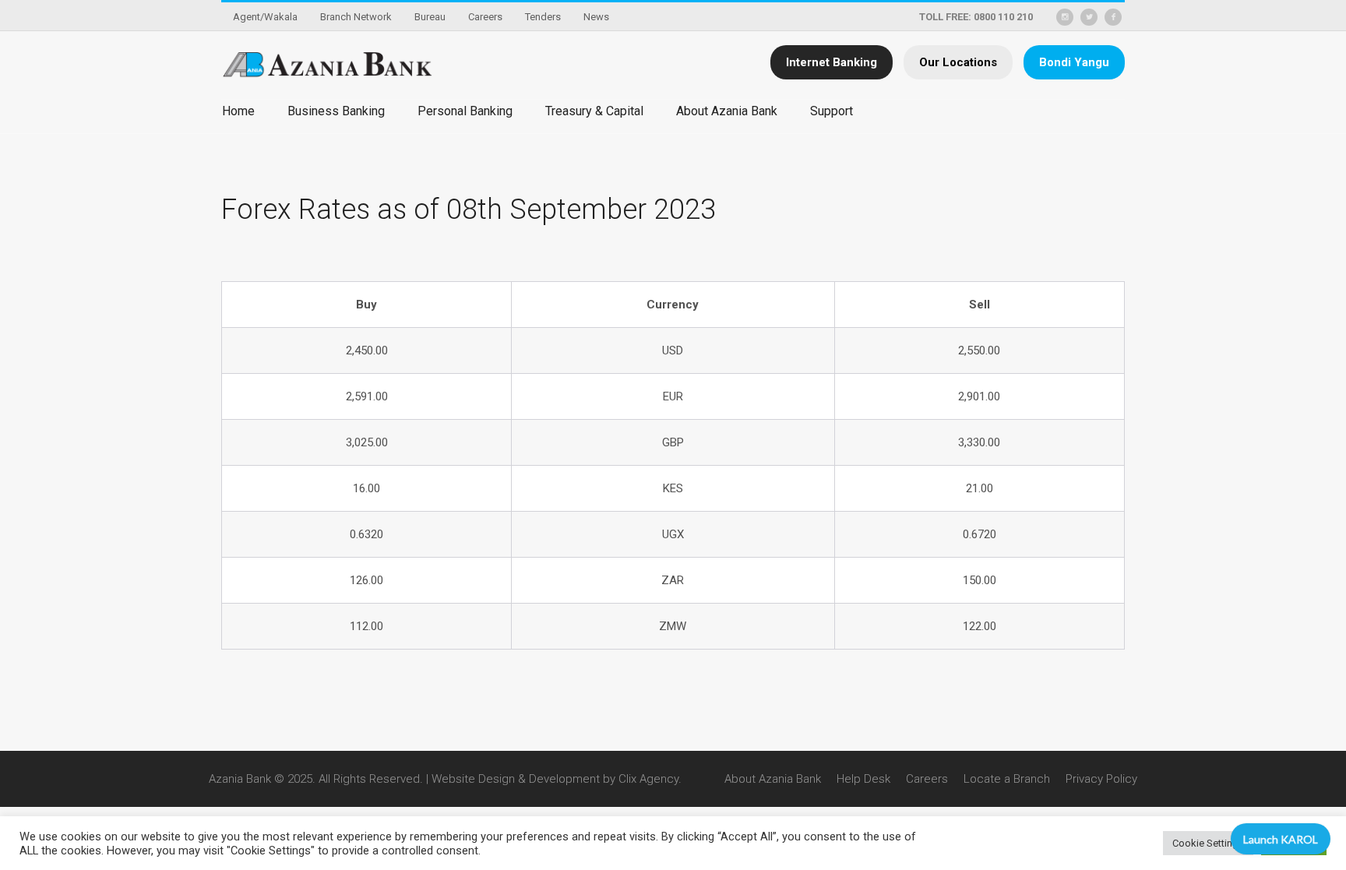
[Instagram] (1064, 17)
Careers (927, 779)
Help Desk (863, 779)
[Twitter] (1089, 17)
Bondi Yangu (1074, 62)
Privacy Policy (1101, 779)
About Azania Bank (772, 779)
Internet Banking (831, 62)
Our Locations (958, 62)
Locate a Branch (1007, 779)
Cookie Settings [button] (1208, 843)
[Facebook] (1113, 17)
